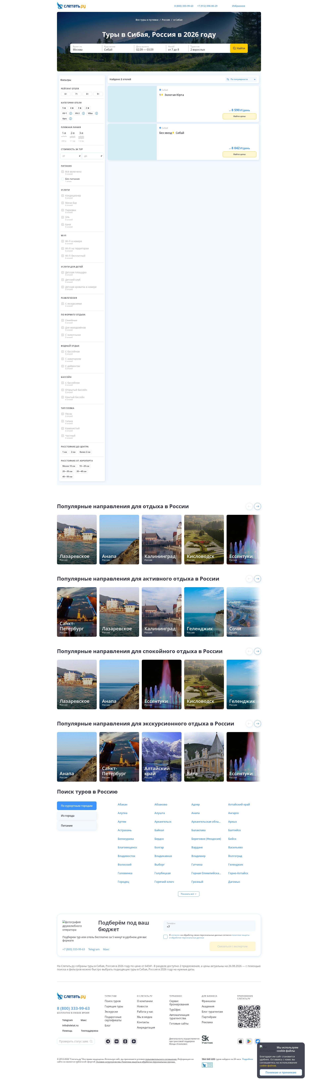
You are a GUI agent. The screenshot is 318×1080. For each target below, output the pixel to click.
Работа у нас (145, 1011)
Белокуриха (126, 838)
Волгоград (235, 856)
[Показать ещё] (257, 506)
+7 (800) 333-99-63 (73, 949)
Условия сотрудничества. (108, 1061)
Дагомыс (234, 881)
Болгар (159, 847)
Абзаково (161, 804)
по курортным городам (77, 806)
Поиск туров (113, 1001)
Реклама (207, 1022)
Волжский (125, 864)
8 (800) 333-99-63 (183, 5)
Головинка (125, 873)
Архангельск (163, 821)
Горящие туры (114, 1006)
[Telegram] (108, 1041)
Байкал (159, 830)
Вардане (197, 847)
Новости (142, 1006)
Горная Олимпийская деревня (206, 873)
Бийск (232, 838)
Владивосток (126, 856)
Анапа (195, 813)
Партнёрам (209, 1017)
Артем (122, 821)
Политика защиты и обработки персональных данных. (148, 1061)
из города (67, 815)
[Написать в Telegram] (222, 6)
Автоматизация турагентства (179, 1016)
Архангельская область (206, 821)
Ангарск (233, 813)
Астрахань (125, 830)
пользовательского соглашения (161, 1059)
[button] (86, 48)
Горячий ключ (164, 881)
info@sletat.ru (70, 1025)
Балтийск (234, 830)
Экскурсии (111, 1011)
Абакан (122, 804)
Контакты (143, 1022)
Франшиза (208, 1001)
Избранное (238, 5)
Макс (106, 949)
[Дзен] (134, 1041)
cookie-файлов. (268, 1065)
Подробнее (247, 1059)
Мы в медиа (144, 1017)
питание (67, 825)
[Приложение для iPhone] (240, 1041)
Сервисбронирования (179, 1002)
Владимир (198, 856)
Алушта (160, 813)
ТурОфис (175, 1009)
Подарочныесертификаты (113, 1018)
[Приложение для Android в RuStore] (257, 1041)
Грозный (197, 881)
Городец (123, 881)
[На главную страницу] (73, 6)
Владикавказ (163, 856)
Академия (208, 1006)
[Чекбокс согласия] (165, 937)
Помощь (67, 1030)
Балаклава (198, 830)
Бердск (159, 838)
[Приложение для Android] (249, 1041)
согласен (175, 935)
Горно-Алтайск (238, 873)
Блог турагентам (212, 1011)
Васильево (235, 847)
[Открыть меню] (251, 6)
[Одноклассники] (125, 1041)
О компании (145, 1001)
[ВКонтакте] (116, 1041)
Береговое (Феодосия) (206, 838)
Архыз (232, 821)
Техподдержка (89, 1030)
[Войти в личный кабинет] (258, 6)
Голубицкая (163, 873)
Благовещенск (127, 847)
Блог (108, 1025)
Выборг (160, 864)
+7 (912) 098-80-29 (207, 5)
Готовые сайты (178, 1023)
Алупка (122, 813)
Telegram (94, 949)
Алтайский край (239, 804)
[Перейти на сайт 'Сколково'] (207, 1041)
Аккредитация (146, 1027)
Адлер (195, 804)
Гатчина (196, 864)
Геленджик (235, 864)
